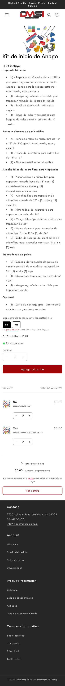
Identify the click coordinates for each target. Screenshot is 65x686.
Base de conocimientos (20, 597)
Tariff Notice (14, 659)
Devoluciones (14, 568)
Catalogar (12, 590)
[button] (7, 15)
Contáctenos (14, 643)
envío (31, 478)
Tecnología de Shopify (47, 679)
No (6, 323)
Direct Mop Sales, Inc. (26, 679)
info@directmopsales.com (22, 524)
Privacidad (13, 651)
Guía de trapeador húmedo (22, 613)
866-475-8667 (15, 519)
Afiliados (12, 605)
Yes (16, 323)
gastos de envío (12, 329)
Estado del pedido (17, 552)
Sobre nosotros (15, 635)
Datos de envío (15, 560)
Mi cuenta (12, 544)
